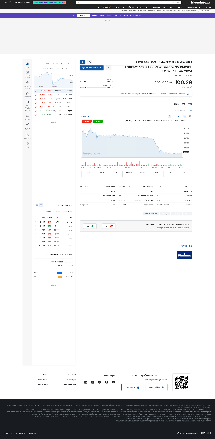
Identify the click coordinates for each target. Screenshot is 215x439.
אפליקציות (72, 374)
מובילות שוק (66, 205)
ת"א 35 (69, 91)
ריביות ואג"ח (204, 11)
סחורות (55, 63)
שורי (87, 226)
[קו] (185, 116)
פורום (176, 104)
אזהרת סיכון (8, 433)
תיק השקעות (71, 380)
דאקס (70, 111)
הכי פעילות (68, 211)
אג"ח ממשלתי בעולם (169, 11)
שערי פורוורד (142, 11)
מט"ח (70, 63)
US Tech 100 (67, 107)
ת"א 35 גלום (67, 99)
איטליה (163, 214)
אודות (45, 374)
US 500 (69, 103)
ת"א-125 (69, 95)
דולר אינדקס (68, 115)
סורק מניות (120, 7)
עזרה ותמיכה (43, 385)
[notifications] (10, 2)
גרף (183, 104)
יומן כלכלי (130, 7)
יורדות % (49, 211)
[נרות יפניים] (189, 116)
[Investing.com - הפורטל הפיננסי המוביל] (201, 2)
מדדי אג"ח (132, 11)
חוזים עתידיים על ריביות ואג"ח (187, 11)
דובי (106, 226)
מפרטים (124, 11)
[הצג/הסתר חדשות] (169, 116)
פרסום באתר (43, 380)
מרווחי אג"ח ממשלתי (154, 11)
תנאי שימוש (32, 433)
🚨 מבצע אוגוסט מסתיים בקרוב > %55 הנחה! (49, 2)
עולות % (58, 211)
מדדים (63, 63)
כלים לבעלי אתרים (69, 385)
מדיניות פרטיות (20, 433)
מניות (47, 63)
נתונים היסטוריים (180, 110)
